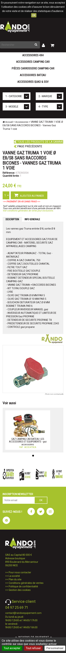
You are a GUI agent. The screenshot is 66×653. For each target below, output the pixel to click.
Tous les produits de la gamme (40, 141)
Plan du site (15, 579)
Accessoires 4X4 (33, 55)
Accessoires (21, 122)
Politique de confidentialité (23, 586)
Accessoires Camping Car (33, 61)
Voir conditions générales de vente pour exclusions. (28, 210)
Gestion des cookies (20, 590)
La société (14, 576)
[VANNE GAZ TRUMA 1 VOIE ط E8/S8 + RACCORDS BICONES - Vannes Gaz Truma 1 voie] (33, 369)
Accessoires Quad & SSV (33, 81)
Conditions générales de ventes (26, 583)
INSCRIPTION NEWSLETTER (18, 494)
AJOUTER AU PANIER (32, 195)
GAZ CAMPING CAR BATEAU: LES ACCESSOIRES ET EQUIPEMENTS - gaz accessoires (28, 442)
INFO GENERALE (32, 219)
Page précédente (29, 146)
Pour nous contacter (20, 572)
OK (33, 15)
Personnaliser (55, 648)
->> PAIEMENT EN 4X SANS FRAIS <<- (21, 201)
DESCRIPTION (12, 219)
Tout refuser (33, 648)
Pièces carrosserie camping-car (33, 68)
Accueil (9, 122)
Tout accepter (12, 648)
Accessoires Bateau (33, 75)
